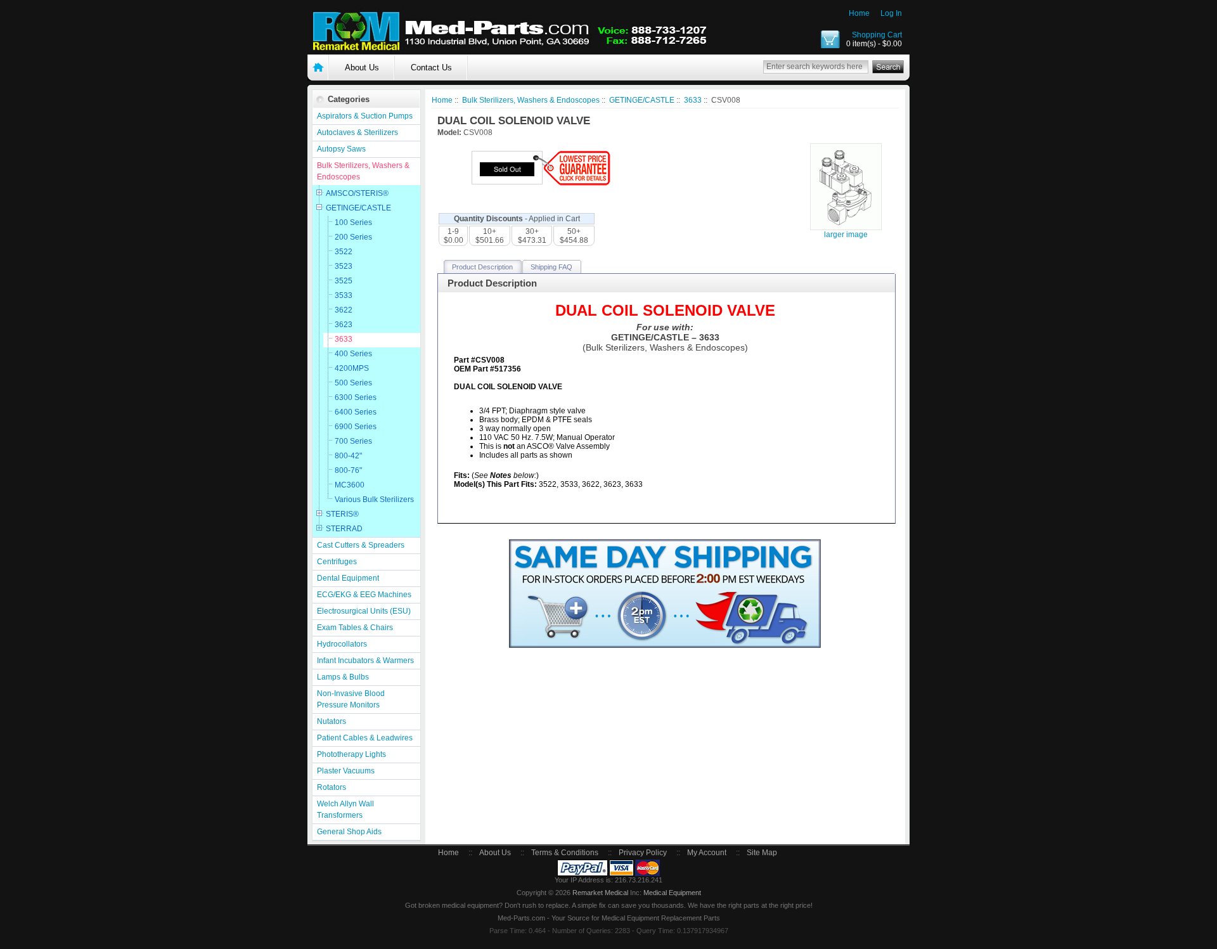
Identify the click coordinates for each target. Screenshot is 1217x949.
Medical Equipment (672, 892)
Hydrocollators (342, 644)
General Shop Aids (349, 831)
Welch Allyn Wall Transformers (345, 809)
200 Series (353, 237)
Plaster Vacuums (346, 770)
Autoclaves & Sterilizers (357, 132)
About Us (362, 67)
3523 (343, 266)
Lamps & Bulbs (343, 677)
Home (859, 13)
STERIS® (342, 514)
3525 (343, 280)
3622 (343, 310)
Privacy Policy (643, 852)
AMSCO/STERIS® (357, 193)
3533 (343, 295)
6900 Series (356, 426)
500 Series (353, 382)
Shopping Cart (877, 34)
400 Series (353, 353)
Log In (891, 13)
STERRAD (344, 528)
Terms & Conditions (564, 852)
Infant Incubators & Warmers (365, 660)
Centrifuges (337, 561)
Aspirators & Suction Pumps (365, 116)
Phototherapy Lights (351, 754)
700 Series (353, 441)
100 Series (353, 222)
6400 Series (356, 412)
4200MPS (352, 368)
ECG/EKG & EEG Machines (364, 594)
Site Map (762, 852)
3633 (343, 339)
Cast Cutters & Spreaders (360, 545)
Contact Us (431, 67)
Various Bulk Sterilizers (374, 499)
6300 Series (356, 397)
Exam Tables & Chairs (355, 627)
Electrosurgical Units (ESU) (364, 611)
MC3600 (349, 485)
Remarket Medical (600, 892)
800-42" (348, 455)
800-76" (348, 470)
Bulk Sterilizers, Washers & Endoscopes (363, 171)
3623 (343, 324)
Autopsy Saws (341, 149)
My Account (706, 852)
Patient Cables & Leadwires (365, 737)
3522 (343, 251)
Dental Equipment (348, 578)
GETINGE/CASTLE (358, 207)
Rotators (331, 787)
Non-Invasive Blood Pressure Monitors (351, 699)
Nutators (331, 721)
